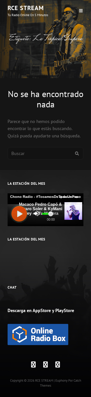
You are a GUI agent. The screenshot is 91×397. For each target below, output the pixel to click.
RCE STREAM (26, 8)
